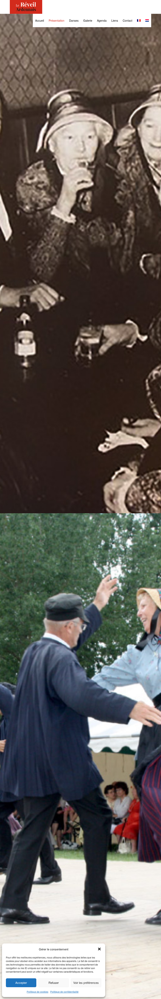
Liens (114, 20)
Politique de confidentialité (64, 991)
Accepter (21, 982)
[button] (99, 949)
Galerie (87, 20)
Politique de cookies (37, 991)
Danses (74, 20)
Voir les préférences (86, 982)
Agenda (102, 20)
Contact (127, 20)
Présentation (56, 20)
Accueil (39, 20)
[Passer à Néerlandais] (147, 20)
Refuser (53, 982)
